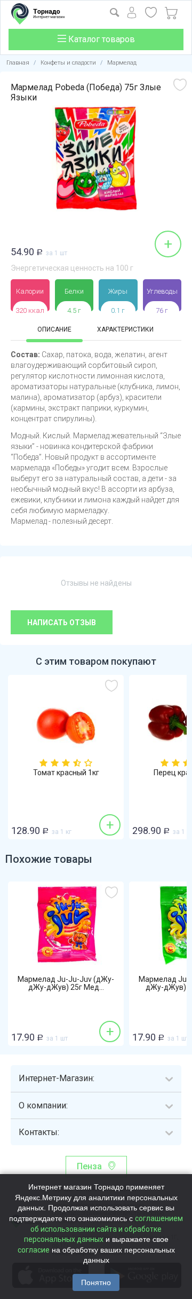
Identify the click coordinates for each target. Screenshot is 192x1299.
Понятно (96, 1282)
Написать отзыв (61, 622)
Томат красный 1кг (66, 773)
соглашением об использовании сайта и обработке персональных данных (103, 1228)
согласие (34, 1250)
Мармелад (122, 62)
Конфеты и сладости (68, 62)
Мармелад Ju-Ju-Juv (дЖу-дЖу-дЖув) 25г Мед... (66, 983)
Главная (17, 62)
